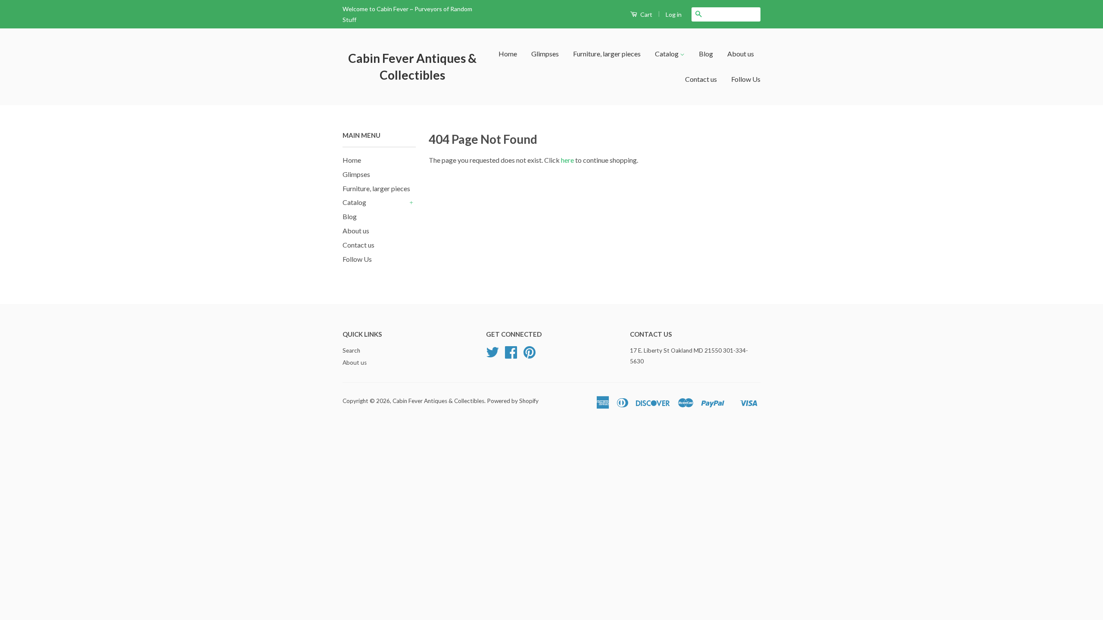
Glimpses (545, 54)
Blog (706, 54)
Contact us (701, 79)
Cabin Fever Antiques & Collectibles (412, 66)
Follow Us (745, 79)
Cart (645, 14)
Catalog (667, 54)
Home (508, 54)
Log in (674, 14)
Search (351, 350)
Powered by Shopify (513, 400)
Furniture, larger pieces (607, 54)
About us (740, 54)
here (567, 160)
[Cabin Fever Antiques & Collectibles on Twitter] (492, 355)
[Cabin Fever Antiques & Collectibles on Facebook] (511, 355)
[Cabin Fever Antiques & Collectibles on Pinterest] (529, 355)
